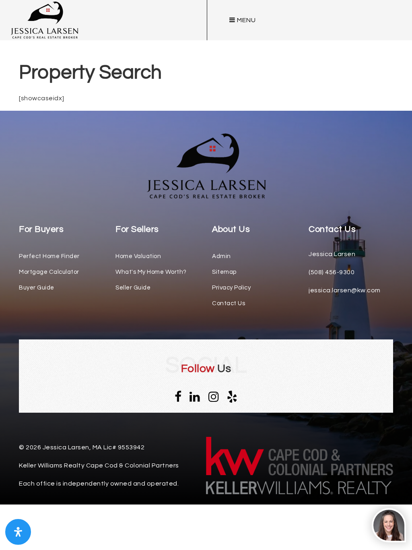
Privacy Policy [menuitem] (231, 288)
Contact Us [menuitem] (228, 303)
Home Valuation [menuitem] (138, 256)
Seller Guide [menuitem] (132, 288)
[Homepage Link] (206, 165)
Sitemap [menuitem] (224, 272)
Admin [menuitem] (221, 256)
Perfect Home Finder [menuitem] (49, 256)
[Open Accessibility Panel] (18, 532)
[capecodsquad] (44, 20)
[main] (206, 52)
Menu (245, 20)
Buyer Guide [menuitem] (36, 288)
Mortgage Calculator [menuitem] (49, 272)
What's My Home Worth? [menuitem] (151, 272)
